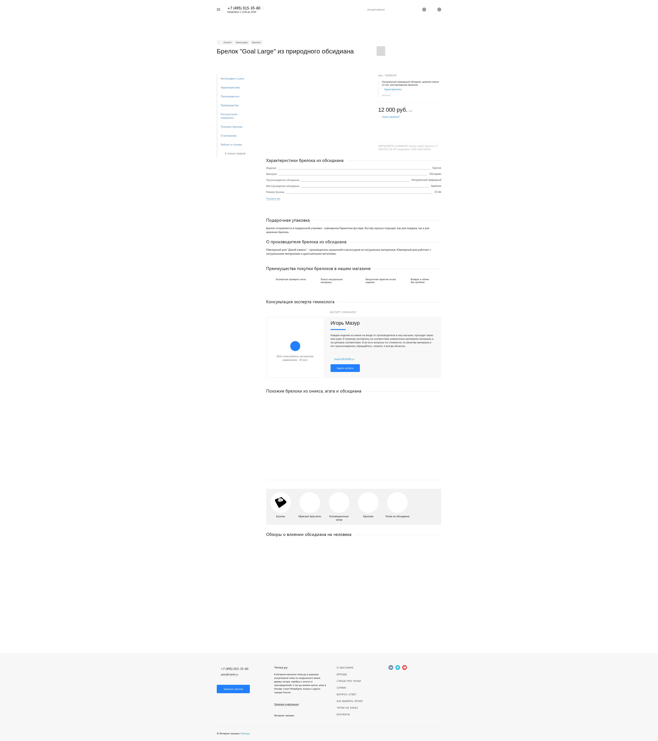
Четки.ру (245, 733)
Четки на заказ (347, 707)
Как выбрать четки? (350, 701)
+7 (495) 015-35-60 (243, 7)
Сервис (341, 687)
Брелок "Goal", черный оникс (283, 448)
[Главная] (219, 42)
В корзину (310, 470)
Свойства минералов (354, 604)
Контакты (343, 714)
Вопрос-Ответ (346, 694)
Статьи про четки (349, 681)
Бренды (342, 674)
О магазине (345, 667)
